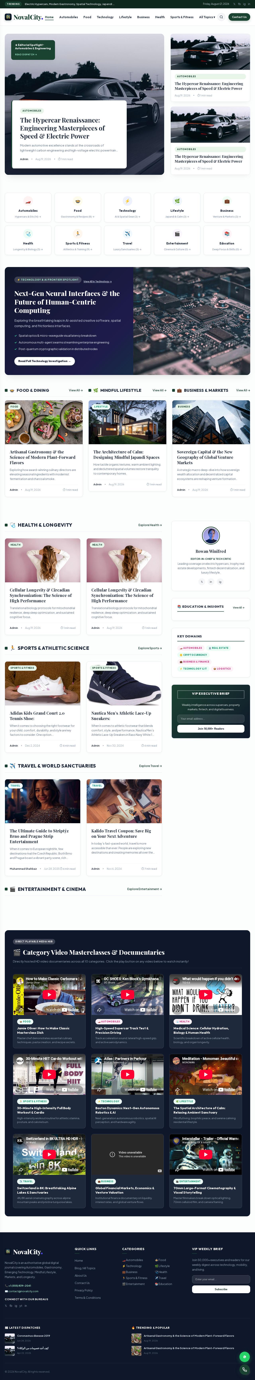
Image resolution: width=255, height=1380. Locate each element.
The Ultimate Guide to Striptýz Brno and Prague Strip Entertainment (39, 836)
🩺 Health (161, 1272)
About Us (81, 1275)
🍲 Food (160, 1260)
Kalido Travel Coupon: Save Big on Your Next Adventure (121, 833)
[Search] (221, 17)
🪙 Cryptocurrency (193, 655)
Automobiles (68, 17)
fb (239, 4)
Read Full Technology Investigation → (44, 361)
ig (244, 4)
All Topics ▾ (207, 17)
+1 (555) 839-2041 (19, 1285)
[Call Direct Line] (244, 1369)
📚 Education (163, 1284)
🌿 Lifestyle (162, 1266)
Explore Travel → (150, 766)
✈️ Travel (160, 1278)
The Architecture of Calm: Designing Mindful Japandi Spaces (126, 454)
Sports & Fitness (181, 17)
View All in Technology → (97, 281)
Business (143, 17)
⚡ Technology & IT (193, 668)
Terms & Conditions (88, 1297)
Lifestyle (125, 17)
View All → (76, 390)
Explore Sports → (150, 648)
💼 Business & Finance (194, 661)
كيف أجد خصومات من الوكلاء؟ (33, 1348)
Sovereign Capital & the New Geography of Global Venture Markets (205, 457)
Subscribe (221, 1289)
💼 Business (129, 1272)
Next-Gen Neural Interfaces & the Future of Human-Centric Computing (67, 302)
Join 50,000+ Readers (211, 728)
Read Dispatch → (26, 54)
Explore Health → (150, 525)
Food (87, 17)
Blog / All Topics (85, 1268)
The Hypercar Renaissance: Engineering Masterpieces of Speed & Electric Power (62, 128)
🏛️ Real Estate (219, 648)
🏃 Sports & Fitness (134, 1278)
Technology (105, 17)
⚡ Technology (132, 1266)
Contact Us (239, 17)
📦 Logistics (222, 668)
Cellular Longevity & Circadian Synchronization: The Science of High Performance (41, 595)
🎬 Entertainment (133, 1284)
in (249, 4)
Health (160, 17)
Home (49, 17)
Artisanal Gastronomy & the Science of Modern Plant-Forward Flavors (43, 457)
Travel (15, 785)
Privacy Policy (84, 1290)
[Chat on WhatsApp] (244, 1357)
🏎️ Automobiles (191, 648)
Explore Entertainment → (144, 889)
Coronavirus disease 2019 (33, 1335)
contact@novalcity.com (23, 1291)
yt (21, 1305)
